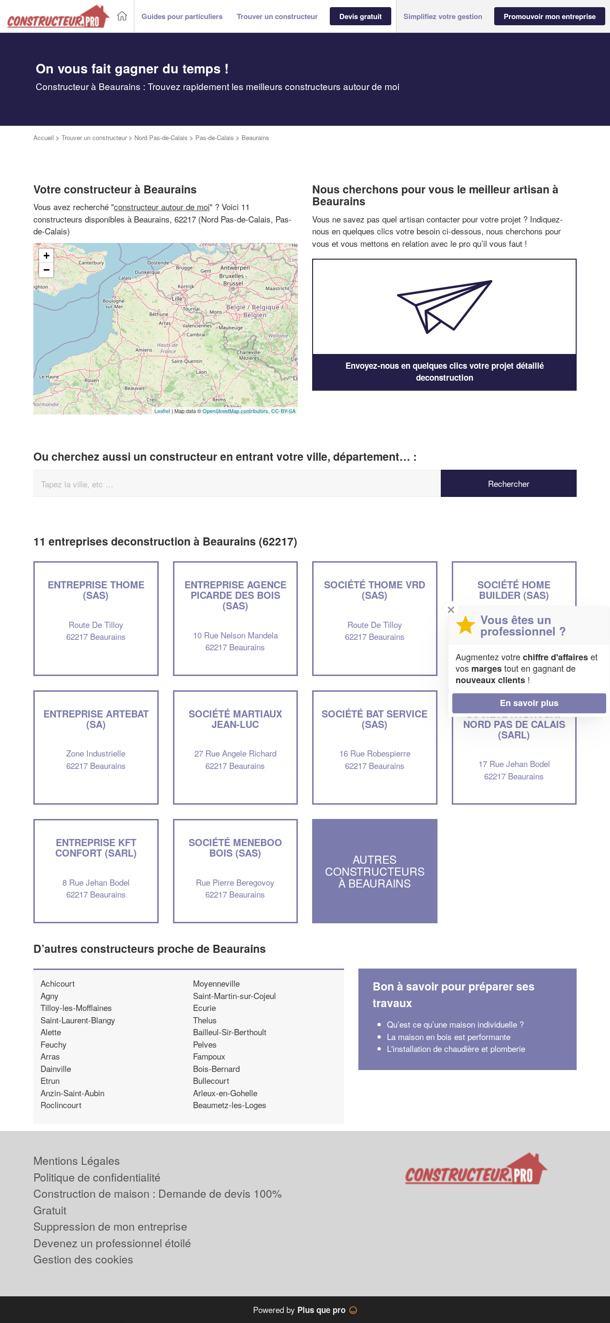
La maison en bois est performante (450, 1036)
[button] (182, 16)
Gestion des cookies (83, 1259)
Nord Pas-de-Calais (161, 137)
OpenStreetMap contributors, (237, 410)
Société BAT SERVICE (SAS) (374, 719)
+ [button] (46, 256)
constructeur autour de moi (162, 206)
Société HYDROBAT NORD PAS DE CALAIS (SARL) (514, 724)
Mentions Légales (76, 1160)
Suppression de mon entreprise (110, 1226)
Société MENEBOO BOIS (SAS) (235, 847)
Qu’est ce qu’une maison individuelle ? (455, 1024)
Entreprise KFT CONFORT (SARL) (96, 847)
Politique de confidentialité (97, 1177)
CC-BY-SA (283, 410)
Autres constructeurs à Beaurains (375, 871)
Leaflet (162, 410)
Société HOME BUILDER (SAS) (514, 589)
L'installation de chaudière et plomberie (456, 1048)
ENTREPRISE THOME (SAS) (96, 589)
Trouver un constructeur (94, 137)
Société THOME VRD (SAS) (374, 589)
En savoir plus (529, 703)
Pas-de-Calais (214, 137)
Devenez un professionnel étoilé (112, 1243)
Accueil (43, 137)
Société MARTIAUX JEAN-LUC (235, 719)
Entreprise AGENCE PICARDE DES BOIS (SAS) (235, 594)
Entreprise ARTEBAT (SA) (96, 719)
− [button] (46, 270)
